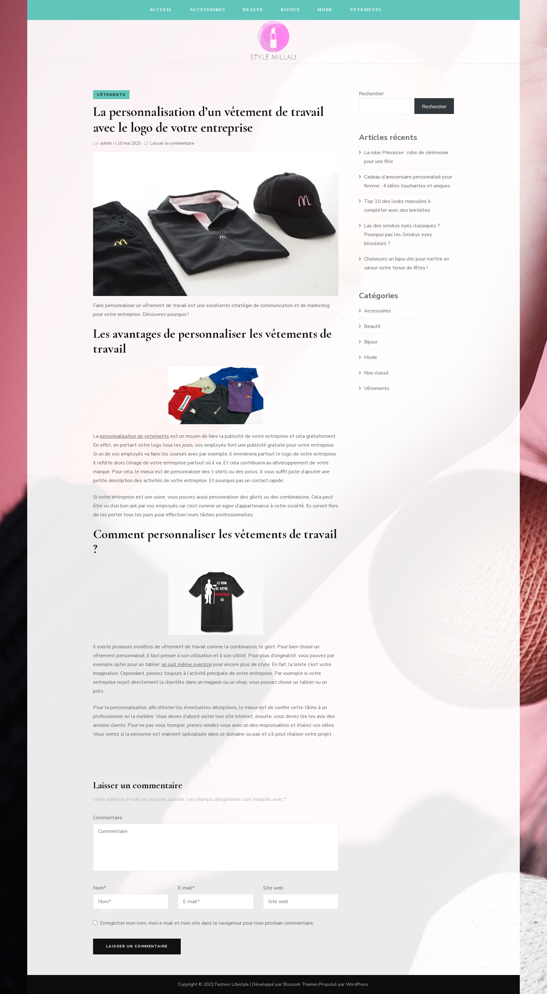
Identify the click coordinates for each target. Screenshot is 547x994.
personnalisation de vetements (134, 436)
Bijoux (290, 9)
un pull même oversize (187, 664)
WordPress (357, 984)
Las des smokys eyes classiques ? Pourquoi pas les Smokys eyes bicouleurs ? (402, 234)
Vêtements (366, 9)
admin (106, 143)
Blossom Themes (300, 984)
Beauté (253, 9)
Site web (273, 887)
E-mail (186, 887)
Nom (99, 887)
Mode (325, 9)
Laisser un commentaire (172, 143)
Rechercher (371, 93)
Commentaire (108, 817)
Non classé (376, 372)
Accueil (161, 9)
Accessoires (207, 9)
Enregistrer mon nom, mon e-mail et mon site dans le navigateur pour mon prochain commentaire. (207, 923)
